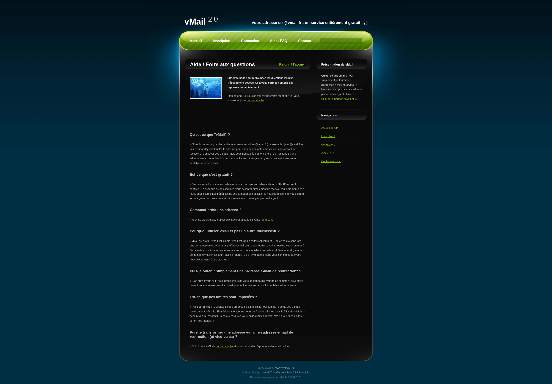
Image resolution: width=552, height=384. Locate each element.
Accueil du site (329, 128)
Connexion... (328, 144)
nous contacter (255, 100)
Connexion (250, 41)
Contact (304, 41)
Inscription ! (328, 136)
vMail (201, 21)
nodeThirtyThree (274, 372)
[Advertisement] (247, 119)
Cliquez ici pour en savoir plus (339, 98)
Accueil (196, 41)
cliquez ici (268, 219)
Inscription (221, 41)
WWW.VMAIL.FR (284, 367)
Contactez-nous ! (331, 161)
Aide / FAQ (278, 41)
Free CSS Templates (299, 372)
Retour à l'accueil (292, 64)
